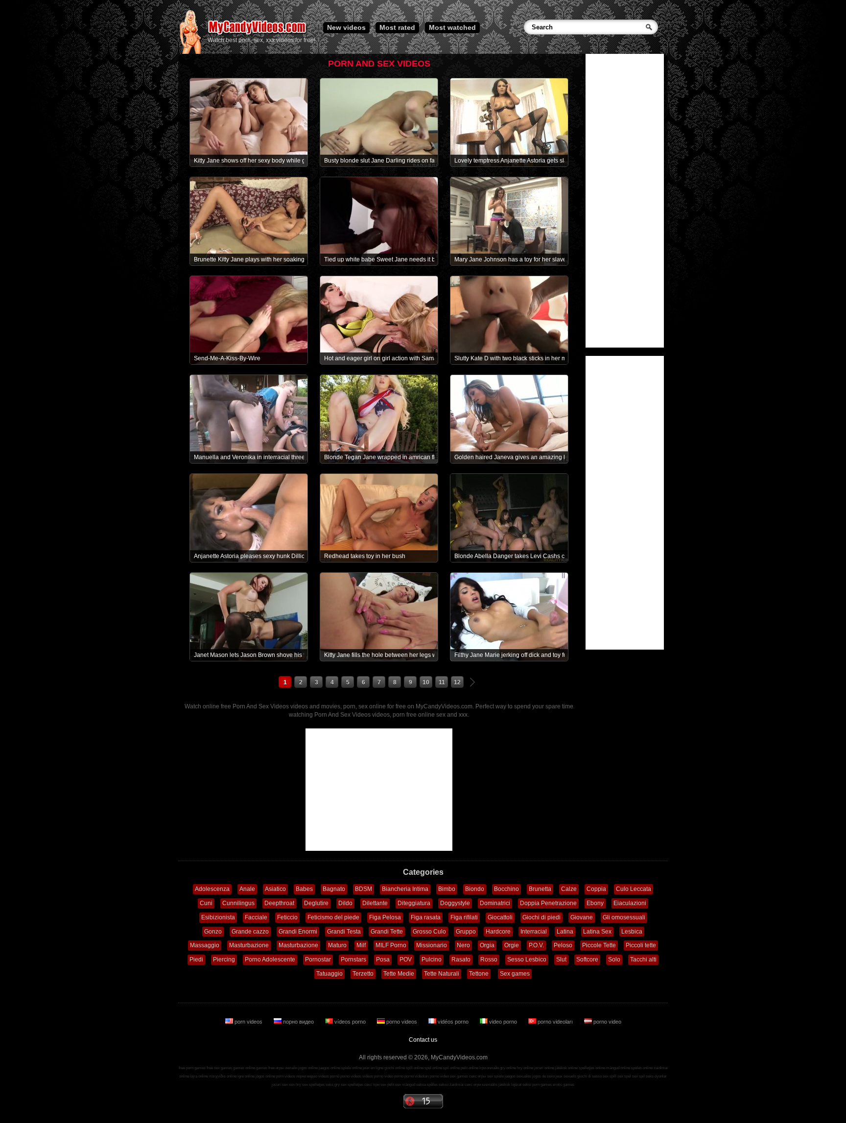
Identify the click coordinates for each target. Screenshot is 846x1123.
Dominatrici (495, 903)
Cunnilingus (238, 903)
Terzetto (363, 973)
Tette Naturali (441, 973)
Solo (614, 959)
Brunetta (540, 889)
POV (406, 959)
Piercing (224, 959)
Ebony (595, 903)
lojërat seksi (521, 1084)
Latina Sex (597, 931)
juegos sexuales (518, 1076)
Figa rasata (426, 917)
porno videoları (555, 1022)
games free (265, 1068)
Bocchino (506, 889)
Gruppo (466, 931)
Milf (361, 945)
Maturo (337, 945)
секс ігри (371, 1084)
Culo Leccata (633, 889)
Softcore (587, 959)
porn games (542, 1084)
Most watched (452, 27)
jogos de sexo (543, 1076)
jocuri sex (280, 1084)
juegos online (329, 1068)
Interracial (533, 931)
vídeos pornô (328, 1076)
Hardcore (498, 931)
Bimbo (446, 889)
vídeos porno (350, 1022)
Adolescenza (212, 889)
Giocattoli (500, 917)
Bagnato (334, 889)
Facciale (256, 917)
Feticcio (287, 917)
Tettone (479, 973)
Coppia (596, 889)
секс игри (473, 1084)
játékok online (566, 1068)
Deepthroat (279, 903)
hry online (525, 1068)
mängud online (618, 1068)
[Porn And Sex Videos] (258, 34)
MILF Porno (391, 945)
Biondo (474, 889)
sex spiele (495, 1076)
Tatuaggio (329, 973)
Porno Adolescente (270, 959)
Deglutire (316, 903)
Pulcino (432, 959)
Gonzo (213, 931)
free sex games (219, 1068)
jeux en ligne (373, 1068)
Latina (565, 931)
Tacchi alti (643, 959)
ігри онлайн (489, 1068)
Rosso (488, 959)
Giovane (581, 917)
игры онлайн (286, 1068)
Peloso (563, 945)
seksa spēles (427, 1084)
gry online (508, 1068)
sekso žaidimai (451, 1084)
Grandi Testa (344, 931)
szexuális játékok (496, 1084)
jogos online (308, 1068)
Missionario (431, 945)
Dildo (345, 903)
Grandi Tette (387, 931)
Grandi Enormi (298, 931)
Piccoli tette (641, 945)
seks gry (333, 1084)
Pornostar (318, 959)
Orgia (487, 945)
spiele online (351, 1068)
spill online (414, 1068)
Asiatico (275, 889)
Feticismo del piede (333, 917)
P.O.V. (536, 945)
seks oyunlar (656, 1076)
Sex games (515, 973)
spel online (433, 1068)
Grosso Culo (429, 931)
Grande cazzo (250, 931)
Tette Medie (398, 973)
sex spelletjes (313, 1084)
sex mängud (405, 1084)
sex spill (609, 1076)
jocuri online (544, 1068)
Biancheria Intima (405, 889)
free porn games (192, 1068)
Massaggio (204, 945)
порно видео (298, 1022)
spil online (451, 1068)
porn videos (248, 1022)
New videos (346, 27)
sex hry (295, 1084)
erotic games (563, 1084)
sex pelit (387, 1084)
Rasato (460, 959)
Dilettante (375, 903)
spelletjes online (592, 1068)
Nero (463, 945)
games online (244, 1068)
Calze (569, 889)
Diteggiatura (414, 903)
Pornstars (353, 959)
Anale (247, 889)
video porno (503, 1022)
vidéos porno (453, 1022)
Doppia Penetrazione (548, 903)
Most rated (397, 27)
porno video (606, 1022)
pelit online (469, 1068)
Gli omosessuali (624, 917)
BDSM (363, 889)
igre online (246, 1076)
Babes (304, 889)
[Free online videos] (190, 51)
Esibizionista (218, 917)
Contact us (423, 1039)
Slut (561, 959)
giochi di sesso (589, 1076)
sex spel (624, 1076)
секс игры (477, 1076)
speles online (642, 1068)
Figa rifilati (464, 917)
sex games (459, 1076)
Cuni (206, 903)
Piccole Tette (599, 945)
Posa (383, 959)
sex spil (638, 1076)
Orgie (511, 945)
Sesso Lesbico (526, 959)
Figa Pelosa (385, 917)
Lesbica (631, 931)
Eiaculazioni (629, 903)
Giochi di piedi (541, 917)
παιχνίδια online (222, 1076)
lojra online (199, 1076)
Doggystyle (455, 903)
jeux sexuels (566, 1076)
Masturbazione (249, 945)
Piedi (196, 959)
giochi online (394, 1068)
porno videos (402, 1022)
